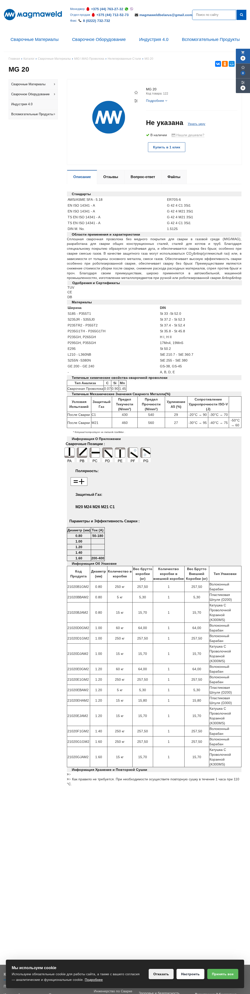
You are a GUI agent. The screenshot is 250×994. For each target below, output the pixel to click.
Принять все (223, 974)
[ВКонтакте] (218, 64)
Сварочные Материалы (34, 39)
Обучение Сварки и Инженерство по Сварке (113, 988)
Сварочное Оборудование (99, 39)
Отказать (161, 974)
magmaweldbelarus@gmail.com (165, 15)
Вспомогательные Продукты (211, 39)
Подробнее (94, 980)
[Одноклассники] (225, 64)
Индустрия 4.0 (153, 39)
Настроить (190, 974)
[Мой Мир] (232, 64)
